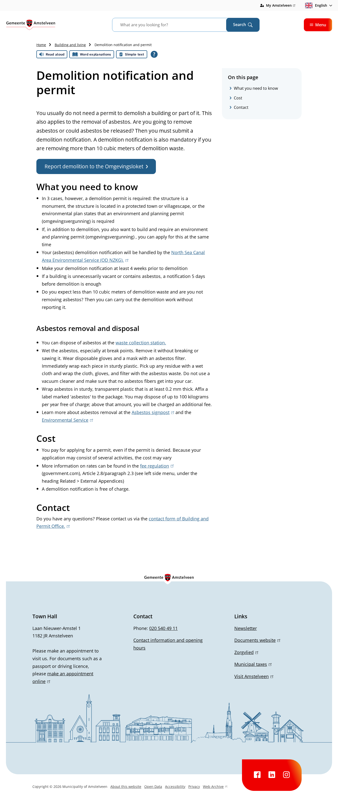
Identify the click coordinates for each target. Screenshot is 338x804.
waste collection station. (141, 343)
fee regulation (156, 466)
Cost (238, 98)
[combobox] (175, 25)
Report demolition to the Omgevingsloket (94, 166)
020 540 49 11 (163, 628)
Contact (241, 107)
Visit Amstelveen (252, 676)
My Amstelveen (280, 5)
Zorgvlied (245, 652)
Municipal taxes (252, 664)
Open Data (153, 786)
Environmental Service (66, 420)
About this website (125, 786)
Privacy (194, 786)
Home (41, 44)
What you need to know (256, 88)
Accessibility (175, 786)
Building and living (70, 44)
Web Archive (213, 787)
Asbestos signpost (152, 412)
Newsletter (245, 628)
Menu (320, 25)
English (321, 5)
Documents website (256, 640)
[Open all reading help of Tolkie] (154, 54)
